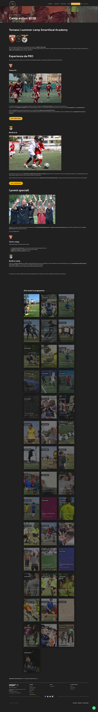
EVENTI (69, 3)
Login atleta (85, 3)
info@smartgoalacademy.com (31, 678)
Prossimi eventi (52, 686)
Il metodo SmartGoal (32, 687)
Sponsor (71, 686)
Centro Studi (31, 692)
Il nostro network (72, 687)
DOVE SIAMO (63, 3)
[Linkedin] (52, 696)
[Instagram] (45, 696)
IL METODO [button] (56, 3)
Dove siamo (31, 686)
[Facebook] (47, 696)
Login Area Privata (32, 694)
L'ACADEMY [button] (50, 3)
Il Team (30, 691)
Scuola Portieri (31, 690)
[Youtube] (50, 696)
